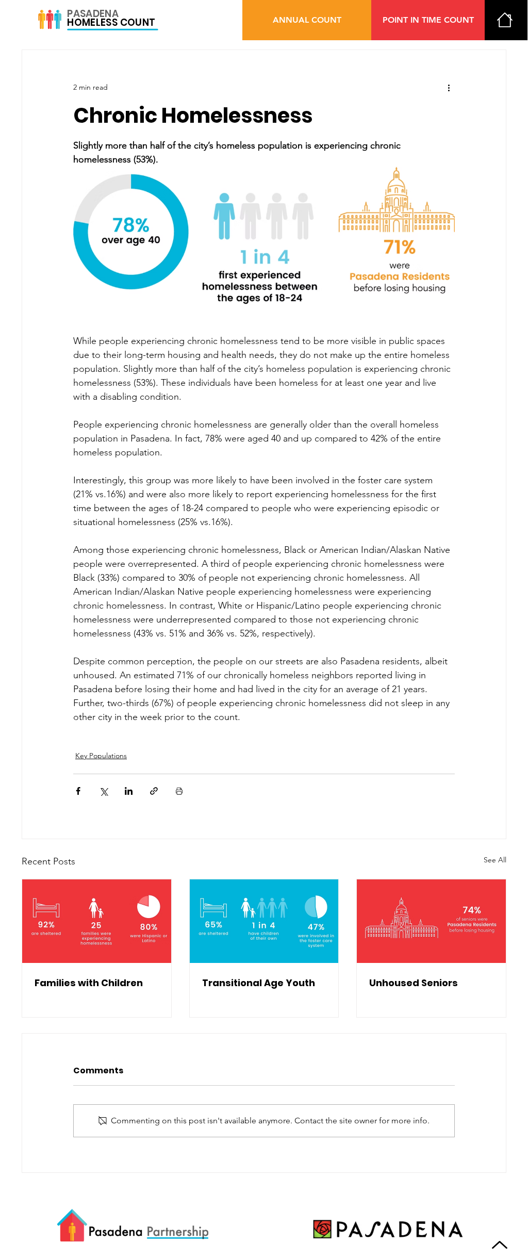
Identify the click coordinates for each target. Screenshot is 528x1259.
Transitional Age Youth (258, 982)
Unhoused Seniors (413, 982)
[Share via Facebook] (78, 791)
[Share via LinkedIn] (129, 791)
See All (495, 859)
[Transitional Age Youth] (264, 921)
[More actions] (448, 87)
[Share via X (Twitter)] (103, 791)
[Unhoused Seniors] (431, 921)
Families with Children (89, 982)
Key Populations (101, 755)
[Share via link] (154, 791)
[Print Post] (179, 791)
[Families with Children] (96, 921)
